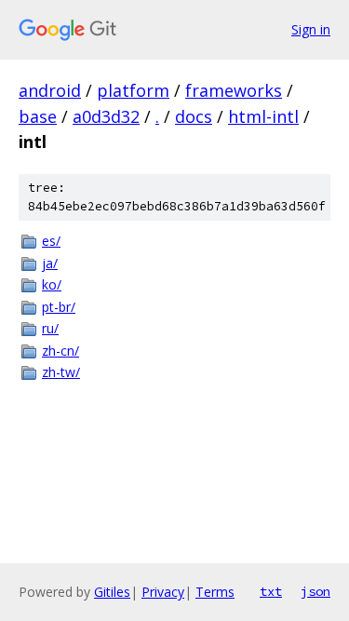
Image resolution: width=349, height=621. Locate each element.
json (315, 591)
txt (271, 591)
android (50, 90)
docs (193, 116)
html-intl (263, 116)
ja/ (50, 263)
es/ (51, 241)
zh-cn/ (60, 350)
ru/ (50, 328)
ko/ (51, 284)
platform (133, 90)
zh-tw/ (61, 372)
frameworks (233, 90)
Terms (215, 592)
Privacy (162, 592)
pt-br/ (58, 307)
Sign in (310, 29)
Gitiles (112, 592)
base (38, 116)
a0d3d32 (106, 116)
